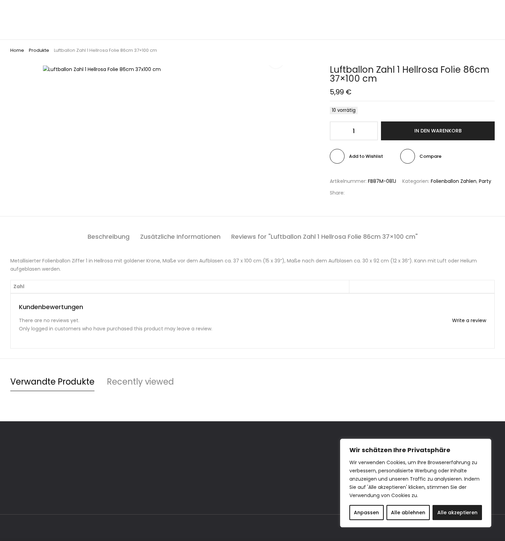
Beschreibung (109, 236)
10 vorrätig (344, 110)
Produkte (39, 50)
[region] (415, 483)
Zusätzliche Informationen (180, 236)
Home (17, 50)
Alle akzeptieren (457, 512)
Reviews (324, 236)
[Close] (484, 444)
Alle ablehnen (408, 512)
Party (485, 181)
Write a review (469, 320)
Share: (337, 192)
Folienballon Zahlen (453, 181)
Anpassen (366, 512)
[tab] (108, 236)
